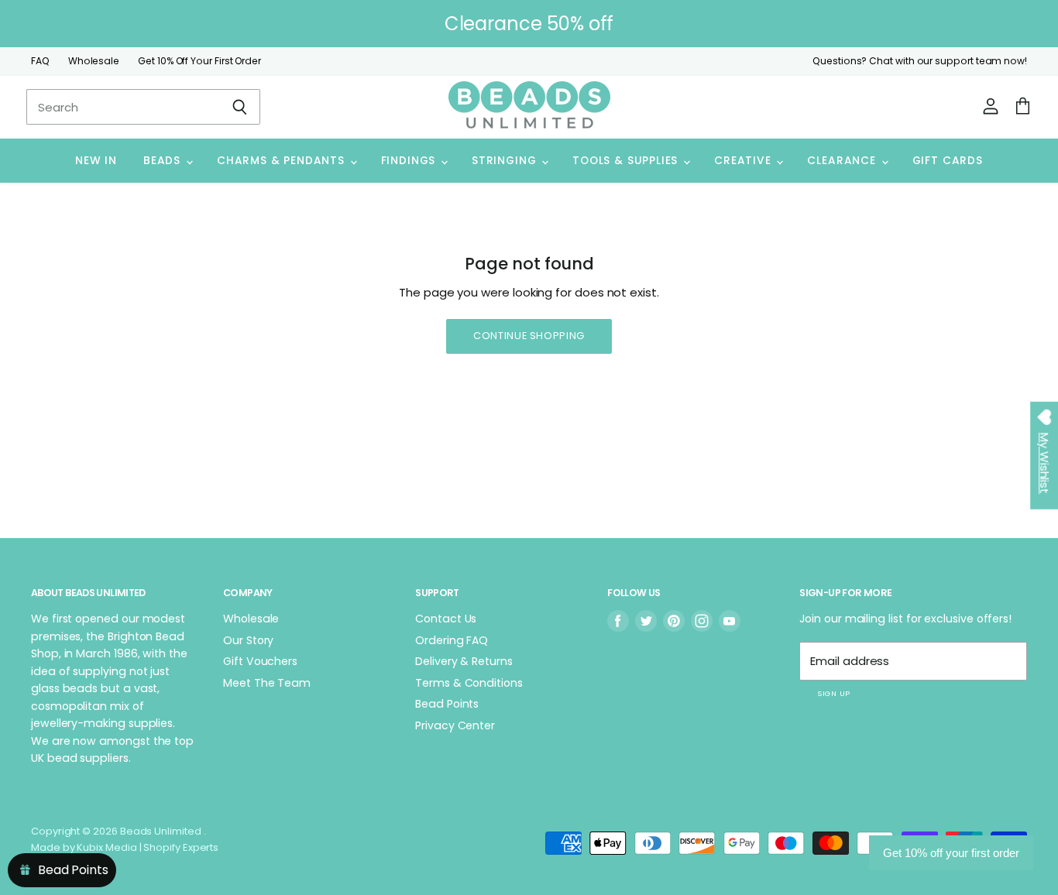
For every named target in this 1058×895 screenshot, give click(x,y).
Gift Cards (947, 160)
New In (96, 160)
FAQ (40, 61)
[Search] (239, 107)
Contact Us (445, 618)
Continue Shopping (529, 335)
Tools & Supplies (627, 160)
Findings (410, 160)
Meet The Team (267, 683)
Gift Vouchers (260, 661)
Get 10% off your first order (951, 852)
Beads (163, 160)
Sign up (833, 693)
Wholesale (93, 61)
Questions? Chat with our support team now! (919, 61)
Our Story (248, 640)
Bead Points (447, 704)
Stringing (506, 160)
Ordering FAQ (451, 640)
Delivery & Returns (464, 661)
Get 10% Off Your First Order (199, 61)
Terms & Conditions (469, 683)
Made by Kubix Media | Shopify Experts (124, 847)
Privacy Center (455, 725)
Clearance (843, 160)
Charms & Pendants (283, 160)
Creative (744, 160)
